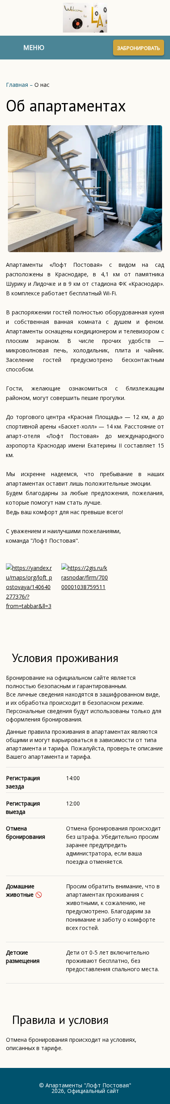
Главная (18, 84)
